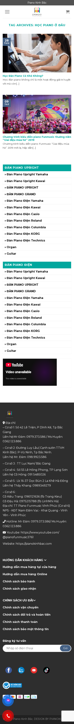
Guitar (11, 253)
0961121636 (32, 496)
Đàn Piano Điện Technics (26, 240)
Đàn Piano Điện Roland (24, 220)
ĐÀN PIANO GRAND (21, 194)
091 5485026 (37, 474)
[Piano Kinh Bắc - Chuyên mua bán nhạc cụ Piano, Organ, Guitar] (37, 11)
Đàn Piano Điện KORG (23, 233)
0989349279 (42, 485)
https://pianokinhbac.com (34, 543)
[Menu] (7, 12)
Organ (11, 247)
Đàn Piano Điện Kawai (23, 207)
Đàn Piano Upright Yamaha (27, 174)
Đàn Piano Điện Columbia (26, 227)
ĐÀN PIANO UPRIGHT (22, 187)
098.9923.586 (36, 457)
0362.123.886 (12, 441)
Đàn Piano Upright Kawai (26, 181)
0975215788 (28, 501)
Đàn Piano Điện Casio (23, 214)
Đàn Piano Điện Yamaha (25, 200)
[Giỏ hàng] (67, 12)
